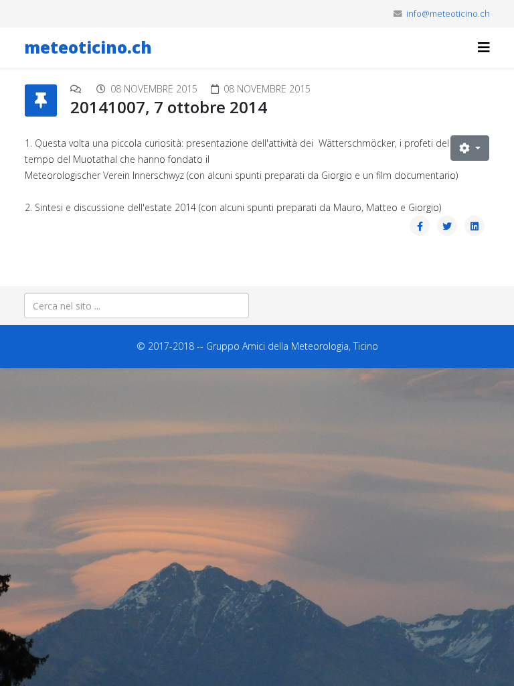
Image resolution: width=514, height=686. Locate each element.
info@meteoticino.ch (448, 13)
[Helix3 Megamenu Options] (484, 47)
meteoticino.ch (88, 47)
